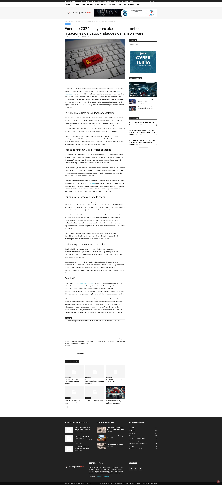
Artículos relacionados (72, 362)
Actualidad (76, 4)
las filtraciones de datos (85, 283)
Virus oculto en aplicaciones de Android (142, 122)
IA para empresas (129, 1)
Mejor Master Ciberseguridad (150, 483)
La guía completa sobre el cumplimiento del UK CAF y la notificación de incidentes (113, 402)
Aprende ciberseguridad (90, 4)
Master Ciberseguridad (118, 1)
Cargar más (143, 148)
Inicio (68, 4)
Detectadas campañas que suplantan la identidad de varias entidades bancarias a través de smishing (79, 343)
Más (138, 4)
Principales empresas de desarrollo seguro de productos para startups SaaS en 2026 (94, 381)
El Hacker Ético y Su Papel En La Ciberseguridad (111, 341)
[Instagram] (150, 1)
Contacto (139, 483)
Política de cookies (130, 483)
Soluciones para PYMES (126, 4)
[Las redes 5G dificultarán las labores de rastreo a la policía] (101, 430)
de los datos (91, 183)
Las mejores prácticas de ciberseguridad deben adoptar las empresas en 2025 (142, 91)
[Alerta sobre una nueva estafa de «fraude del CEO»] (132, 101)
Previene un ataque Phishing (115, 444)
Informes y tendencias (108, 4)
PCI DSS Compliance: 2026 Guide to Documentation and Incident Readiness (74, 381)
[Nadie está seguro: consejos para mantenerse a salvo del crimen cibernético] (132, 108)
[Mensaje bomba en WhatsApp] (101, 438)
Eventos (80, 1)
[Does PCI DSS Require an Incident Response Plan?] (115, 371)
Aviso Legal (109, 483)
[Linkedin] (153, 1)
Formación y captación (95, 1)
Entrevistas (86, 1)
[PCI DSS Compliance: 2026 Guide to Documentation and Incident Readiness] (74, 371)
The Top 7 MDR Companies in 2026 (94, 400)
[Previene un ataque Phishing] (101, 446)
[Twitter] (156, 1)
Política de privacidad (119, 483)
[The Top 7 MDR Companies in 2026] (94, 392)
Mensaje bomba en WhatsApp (115, 436)
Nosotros (102, 483)
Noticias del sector (107, 1)
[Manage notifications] (218, 481)
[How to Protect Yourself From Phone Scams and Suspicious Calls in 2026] (74, 392)
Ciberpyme (69, 36)
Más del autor (83, 362)
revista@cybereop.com (103, 476)
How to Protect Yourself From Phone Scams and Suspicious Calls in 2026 (74, 402)
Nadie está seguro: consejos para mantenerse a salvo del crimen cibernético (146, 108)
